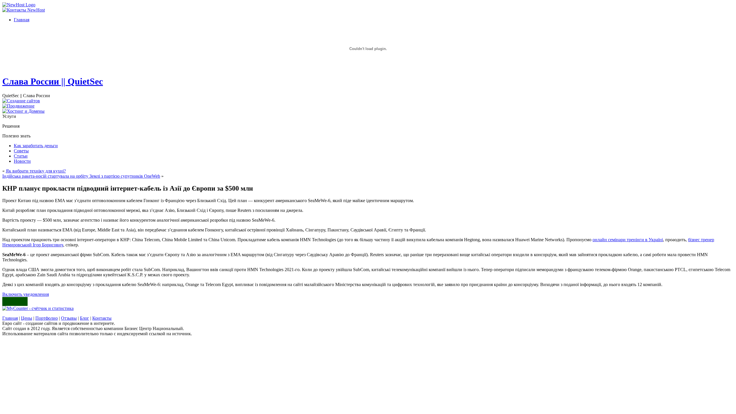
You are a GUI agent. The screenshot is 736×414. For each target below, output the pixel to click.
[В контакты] (23, 9)
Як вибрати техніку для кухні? (36, 170)
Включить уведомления (25, 294)
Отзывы (69, 318)
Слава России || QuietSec (52, 81)
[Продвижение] (18, 105)
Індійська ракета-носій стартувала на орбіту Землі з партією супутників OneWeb (81, 176)
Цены (26, 318)
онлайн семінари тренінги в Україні (628, 239)
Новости (22, 161)
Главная (10, 318)
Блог (84, 318)
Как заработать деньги (36, 145)
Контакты (102, 318)
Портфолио (46, 318)
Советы (21, 150)
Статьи (21, 156)
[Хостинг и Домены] (23, 111)
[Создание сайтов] (21, 100)
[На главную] (18, 4)
